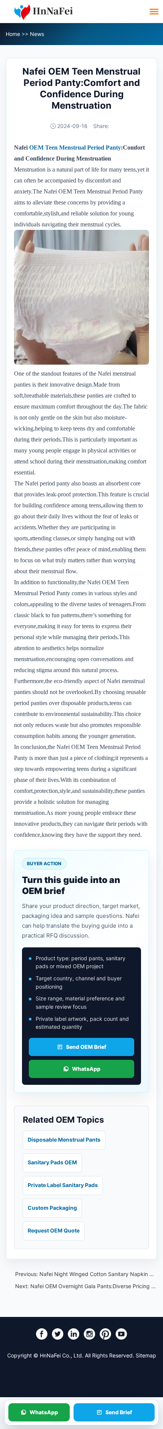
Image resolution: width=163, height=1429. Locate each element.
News (37, 34)
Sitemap (146, 1355)
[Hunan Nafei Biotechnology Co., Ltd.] (44, 11)
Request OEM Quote (54, 1230)
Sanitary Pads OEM (52, 1162)
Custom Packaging (52, 1207)
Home (13, 34)
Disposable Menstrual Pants (64, 1139)
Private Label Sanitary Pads (63, 1185)
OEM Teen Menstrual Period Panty (75, 147)
